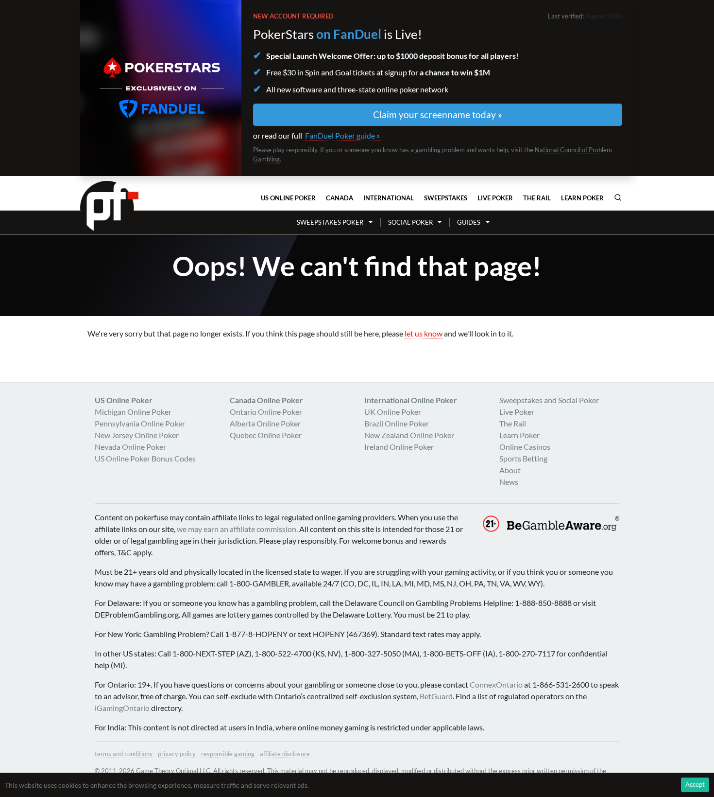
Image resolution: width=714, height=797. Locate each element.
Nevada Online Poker (130, 446)
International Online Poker (410, 400)
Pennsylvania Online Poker (140, 423)
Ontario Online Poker (266, 411)
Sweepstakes (445, 198)
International (388, 198)
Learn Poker (582, 198)
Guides (468, 222)
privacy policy (177, 754)
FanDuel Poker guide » (342, 135)
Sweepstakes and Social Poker (549, 400)
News (508, 481)
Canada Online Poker (266, 400)
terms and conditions (124, 754)
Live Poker (495, 198)
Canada (339, 198)
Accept (695, 784)
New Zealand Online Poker (409, 435)
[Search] (618, 197)
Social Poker (410, 222)
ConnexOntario (496, 684)
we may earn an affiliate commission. (237, 528)
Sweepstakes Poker (330, 222)
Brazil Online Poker (396, 423)
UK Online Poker (392, 411)
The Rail (537, 198)
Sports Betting (523, 458)
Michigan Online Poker (133, 411)
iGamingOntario (122, 707)
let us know (423, 333)
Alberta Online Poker (265, 423)
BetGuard (436, 696)
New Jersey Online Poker (137, 435)
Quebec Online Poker (266, 435)
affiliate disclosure (285, 754)
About (510, 470)
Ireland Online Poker (399, 446)
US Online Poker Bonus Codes (145, 458)
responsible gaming (228, 754)
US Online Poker (288, 198)
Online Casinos (524, 446)
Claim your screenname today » (437, 114)
